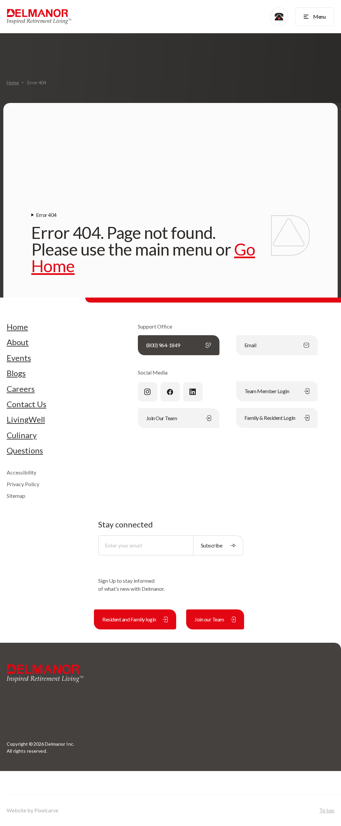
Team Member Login (266, 391)
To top (326, 810)
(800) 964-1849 (163, 345)
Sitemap (16, 495)
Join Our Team (161, 418)
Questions (25, 450)
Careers (21, 389)
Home (13, 82)
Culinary (22, 435)
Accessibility (21, 472)
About (18, 342)
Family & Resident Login (269, 417)
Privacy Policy (23, 484)
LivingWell (26, 419)
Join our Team (209, 619)
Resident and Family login (129, 619)
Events (19, 358)
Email (250, 345)
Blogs (16, 373)
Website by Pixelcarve (32, 810)
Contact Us (26, 404)
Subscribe (211, 545)
